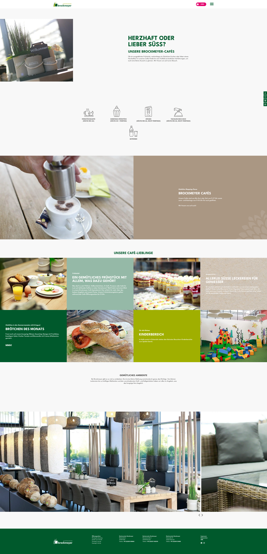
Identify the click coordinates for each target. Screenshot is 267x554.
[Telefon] (265, 93)
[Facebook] (202, 543)
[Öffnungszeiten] (265, 97)
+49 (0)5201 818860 (128, 541)
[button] (199, 515)
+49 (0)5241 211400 (175, 541)
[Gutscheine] (265, 104)
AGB (202, 539)
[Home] (62, 4)
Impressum (204, 536)
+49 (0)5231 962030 (152, 541)
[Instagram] (204, 543)
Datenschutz (204, 538)
